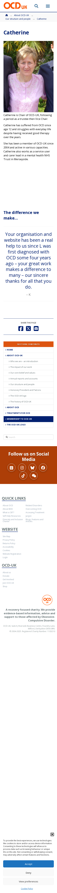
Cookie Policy (27, 888)
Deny (28, 872)
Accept (28, 864)
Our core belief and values (22, 372)
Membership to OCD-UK (19, 419)
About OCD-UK (14, 355)
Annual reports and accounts (24, 378)
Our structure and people (22, 384)
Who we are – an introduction (24, 361)
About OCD (13, 407)
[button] (52, 834)
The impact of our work (21, 367)
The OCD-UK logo (18, 395)
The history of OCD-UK (20, 401)
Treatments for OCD (18, 413)
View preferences (28, 881)
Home (10, 349)
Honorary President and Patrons (25, 390)
